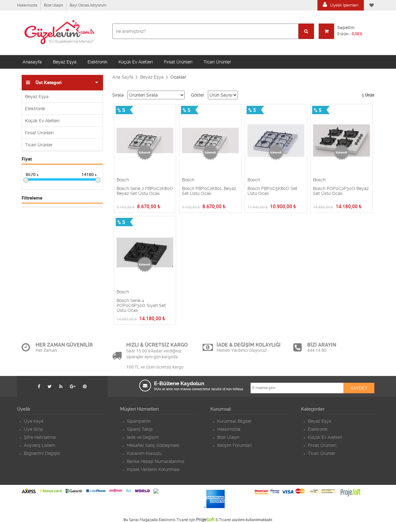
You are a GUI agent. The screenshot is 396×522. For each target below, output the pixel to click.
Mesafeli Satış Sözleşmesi (153, 445)
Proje (205, 519)
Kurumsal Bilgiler (234, 421)
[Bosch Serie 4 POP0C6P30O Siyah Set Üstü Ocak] (145, 253)
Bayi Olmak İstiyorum (88, 5)
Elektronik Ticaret (173, 520)
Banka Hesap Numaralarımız (155, 461)
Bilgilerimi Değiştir (42, 453)
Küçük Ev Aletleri (135, 61)
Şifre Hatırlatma (40, 437)
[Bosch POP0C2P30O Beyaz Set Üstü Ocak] (341, 141)
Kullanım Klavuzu (144, 453)
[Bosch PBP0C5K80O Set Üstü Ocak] (276, 141)
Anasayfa (32, 61)
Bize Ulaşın (53, 5)
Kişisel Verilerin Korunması (153, 469)
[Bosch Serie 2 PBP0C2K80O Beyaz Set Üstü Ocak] (145, 141)
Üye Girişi (33, 429)
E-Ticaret (223, 520)
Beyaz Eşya (64, 61)
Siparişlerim (139, 421)
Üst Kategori (49, 82)
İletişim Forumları (234, 445)
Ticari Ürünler (217, 61)
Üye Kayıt (34, 421)
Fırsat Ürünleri (178, 61)
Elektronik (97, 61)
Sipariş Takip (140, 429)
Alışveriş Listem (39, 445)
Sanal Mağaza (141, 520)
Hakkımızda (27, 5)
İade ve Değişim (143, 437)
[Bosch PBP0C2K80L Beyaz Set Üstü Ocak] (210, 141)
